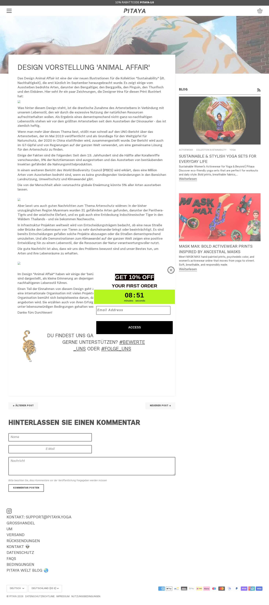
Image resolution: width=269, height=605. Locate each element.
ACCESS (134, 327)
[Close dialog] (171, 270)
